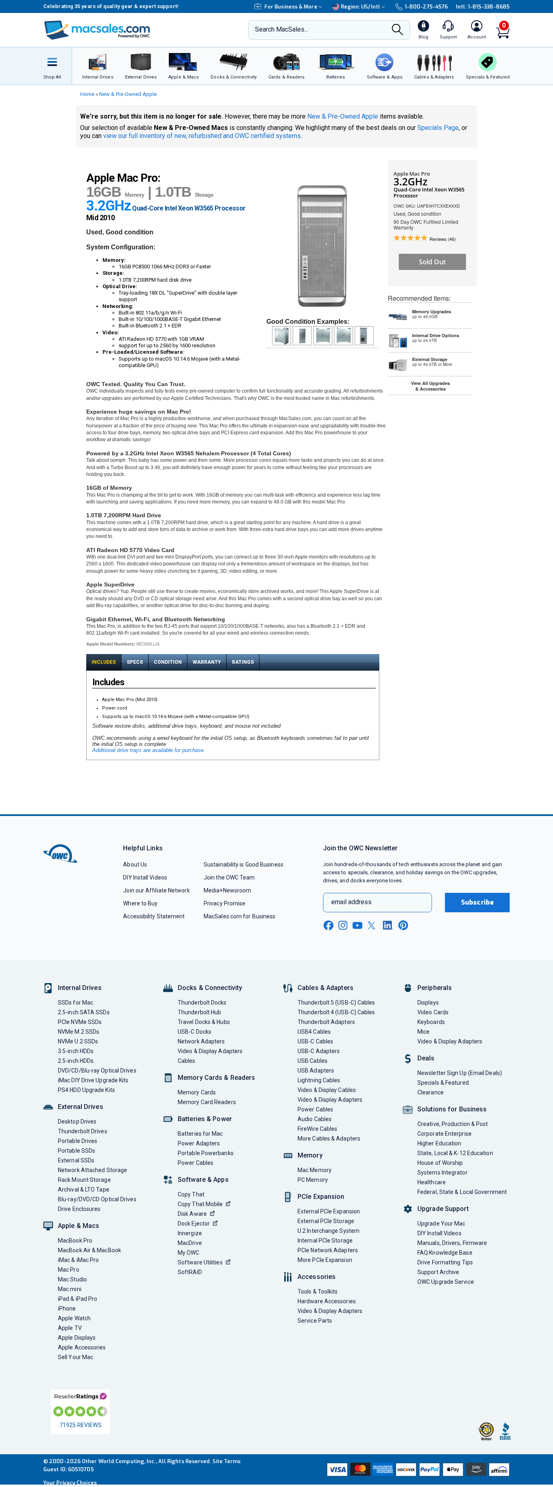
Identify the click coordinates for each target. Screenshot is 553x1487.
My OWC (189, 1252)
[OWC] (97, 30)
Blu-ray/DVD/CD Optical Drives (97, 1199)
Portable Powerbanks (206, 1153)
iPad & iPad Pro (77, 1299)
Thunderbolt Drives (82, 1131)
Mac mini (69, 1289)
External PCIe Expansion (329, 1211)
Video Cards (433, 1012)
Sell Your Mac (75, 1357)
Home (87, 94)
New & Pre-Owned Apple (128, 94)
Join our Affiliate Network (156, 890)
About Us (135, 864)
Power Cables (195, 1163)
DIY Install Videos (145, 877)
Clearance (430, 1092)
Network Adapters (201, 1041)
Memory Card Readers (207, 1102)
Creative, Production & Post (452, 1124)
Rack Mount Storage (84, 1180)
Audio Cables (315, 1119)
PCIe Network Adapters (328, 1250)
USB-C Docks (194, 1031)
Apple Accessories (82, 1347)
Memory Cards (197, 1092)
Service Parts (315, 1320)
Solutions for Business (452, 1109)
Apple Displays (77, 1337)
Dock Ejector (194, 1223)
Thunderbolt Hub (199, 1012)
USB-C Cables (315, 1041)
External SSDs (76, 1160)
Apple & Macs (78, 1226)
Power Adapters (199, 1143)
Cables (187, 1061)
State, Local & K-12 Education (455, 1153)
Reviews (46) (443, 239)
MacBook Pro (75, 1240)
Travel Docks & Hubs (204, 1022)
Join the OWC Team (229, 877)
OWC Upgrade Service (445, 1282)
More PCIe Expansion (325, 1260)
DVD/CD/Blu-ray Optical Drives (97, 1070)
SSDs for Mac (75, 1002)
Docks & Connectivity (210, 988)
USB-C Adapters (319, 1051)
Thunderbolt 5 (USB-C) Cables (336, 1002)
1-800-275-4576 (426, 6)
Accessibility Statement (154, 916)
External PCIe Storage (326, 1221)
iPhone (67, 1308)
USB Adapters (316, 1070)
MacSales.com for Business (239, 916)
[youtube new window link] (357, 925)
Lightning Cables (319, 1080)
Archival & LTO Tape (83, 1189)
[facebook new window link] (328, 925)
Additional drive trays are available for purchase (148, 750)
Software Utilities (200, 1262)
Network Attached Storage (92, 1170)
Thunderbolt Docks (202, 1002)
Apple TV (70, 1328)
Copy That (191, 1194)
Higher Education (439, 1143)
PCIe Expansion (321, 1196)
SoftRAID (190, 1272)
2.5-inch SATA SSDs (84, 1012)
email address (351, 902)
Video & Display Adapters (210, 1051)
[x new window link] (373, 925)
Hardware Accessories (327, 1301)
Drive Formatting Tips (445, 1262)
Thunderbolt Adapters (326, 1022)
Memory (310, 1155)
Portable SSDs (76, 1150)
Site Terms (227, 1461)
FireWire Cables (317, 1129)
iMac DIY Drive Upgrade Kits (93, 1080)
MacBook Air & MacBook (89, 1250)
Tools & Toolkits (318, 1291)
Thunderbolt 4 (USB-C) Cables (336, 1012)
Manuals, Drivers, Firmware (452, 1243)
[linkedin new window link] (388, 925)
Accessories (317, 1277)
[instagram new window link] (342, 925)
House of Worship (440, 1163)
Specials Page (438, 128)
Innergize (190, 1233)
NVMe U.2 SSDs (78, 1041)
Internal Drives (80, 988)
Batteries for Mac (200, 1133)
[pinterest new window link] (403, 925)
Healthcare (431, 1182)
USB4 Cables (314, 1031)
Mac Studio (72, 1279)
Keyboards (431, 1022)
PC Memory (313, 1180)
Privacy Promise (224, 903)
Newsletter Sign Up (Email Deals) (459, 1073)
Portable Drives (77, 1141)
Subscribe (477, 902)
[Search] (397, 30)
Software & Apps (203, 1179)
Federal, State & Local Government (462, 1192)
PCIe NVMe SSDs (80, 1022)
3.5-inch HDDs (76, 1051)
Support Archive (438, 1272)
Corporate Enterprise (444, 1133)
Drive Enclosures (79, 1209)
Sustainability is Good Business (243, 864)
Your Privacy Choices (70, 1482)
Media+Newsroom (227, 890)
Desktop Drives (77, 1121)
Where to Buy (140, 903)
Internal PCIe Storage (325, 1240)
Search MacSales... (281, 29)
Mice (423, 1031)
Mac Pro (68, 1269)
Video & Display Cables (327, 1090)
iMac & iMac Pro (78, 1260)
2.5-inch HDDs (76, 1061)
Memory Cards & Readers (216, 1077)
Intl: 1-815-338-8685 (483, 6)
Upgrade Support (443, 1209)
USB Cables (313, 1061)
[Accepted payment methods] (417, 1469)
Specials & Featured (443, 1082)
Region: (360, 6)
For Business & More (290, 6)
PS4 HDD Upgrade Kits (86, 1090)
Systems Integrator (442, 1172)
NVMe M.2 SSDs (78, 1031)
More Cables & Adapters (329, 1138)
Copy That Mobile (200, 1204)
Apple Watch (74, 1318)
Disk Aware (192, 1214)
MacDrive (190, 1243)
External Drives (80, 1107)
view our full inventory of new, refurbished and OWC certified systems (202, 136)
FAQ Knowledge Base (444, 1252)
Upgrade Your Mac (441, 1223)
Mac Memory (315, 1170)
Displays (428, 1002)
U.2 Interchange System (328, 1231)
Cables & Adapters (325, 988)
